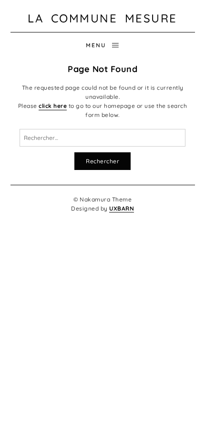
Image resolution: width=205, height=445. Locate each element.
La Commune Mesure (102, 18)
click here (53, 105)
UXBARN (121, 208)
